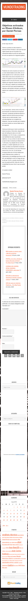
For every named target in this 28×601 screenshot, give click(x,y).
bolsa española (16, 537)
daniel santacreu (14, 539)
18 (24, 513)
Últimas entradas (13, 187)
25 (24, 516)
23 (17, 516)
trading (11, 565)
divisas (10, 542)
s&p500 (16, 562)
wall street (16, 565)
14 (10, 513)
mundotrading (17, 558)
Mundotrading (14, 7)
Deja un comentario (8, 36)
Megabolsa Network (18, 592)
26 (4, 520)
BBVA (3, 537)
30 (17, 520)
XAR (19, 565)
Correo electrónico (7, 336)
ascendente (20, 535)
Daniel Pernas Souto (16, 191)
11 (24, 510)
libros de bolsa (11, 554)
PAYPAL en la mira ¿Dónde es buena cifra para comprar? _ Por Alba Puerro (14, 261)
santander (20, 562)
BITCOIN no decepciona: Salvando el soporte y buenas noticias (14, 277)
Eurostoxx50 (6, 544)
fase (11, 544)
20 (7, 516)
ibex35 (16, 547)
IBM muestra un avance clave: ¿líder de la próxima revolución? (14, 253)
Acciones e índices (14, 218)
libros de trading (17, 554)
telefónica (5, 565)
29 (14, 520)
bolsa (11, 537)
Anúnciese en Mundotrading (15, 597)
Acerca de (5, 187)
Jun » (7, 525)
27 (7, 520)
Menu (15, 20)
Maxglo (18, 556)
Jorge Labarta (8, 551)
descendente (5, 542)
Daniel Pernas (6, 539)
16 (17, 513)
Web (3, 343)
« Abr (3, 525)
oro (8, 560)
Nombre (4, 328)
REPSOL (12, 562)
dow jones (14, 542)
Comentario (5, 309)
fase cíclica (16, 544)
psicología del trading (18, 560)
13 (7, 513)
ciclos (20, 537)
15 (14, 513)
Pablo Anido (12, 560)
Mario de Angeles (12, 556)
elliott (19, 542)
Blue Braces (7, 537)
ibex (11, 547)
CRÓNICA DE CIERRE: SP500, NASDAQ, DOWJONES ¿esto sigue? (13, 268)
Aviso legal (16, 598)
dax (19, 539)
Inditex (3, 551)
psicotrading (5, 562)
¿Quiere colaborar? (17, 595)
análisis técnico (15, 221)
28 (10, 520)
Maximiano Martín (7, 558)
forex (7, 548)
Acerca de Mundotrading (7, 595)
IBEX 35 (21, 547)
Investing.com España (20, 454)
